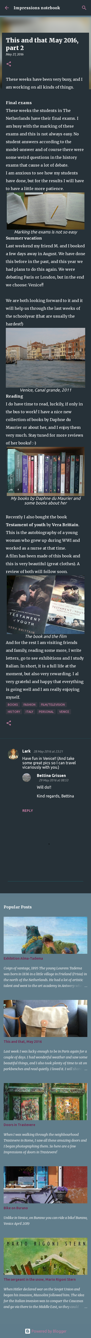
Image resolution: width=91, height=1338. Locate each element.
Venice (64, 711)
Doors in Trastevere (19, 1125)
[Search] (84, 8)
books (13, 704)
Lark (27, 751)
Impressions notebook (37, 7)
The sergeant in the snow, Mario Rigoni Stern (40, 1279)
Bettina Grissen (51, 775)
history (14, 711)
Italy (29, 711)
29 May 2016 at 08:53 (53, 780)
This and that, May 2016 (23, 1042)
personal (46, 711)
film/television (53, 704)
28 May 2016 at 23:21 (48, 751)
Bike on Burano (16, 1208)
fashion (29, 704)
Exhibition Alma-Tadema (23, 958)
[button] (9, 64)
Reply (27, 811)
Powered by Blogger (48, 1331)
